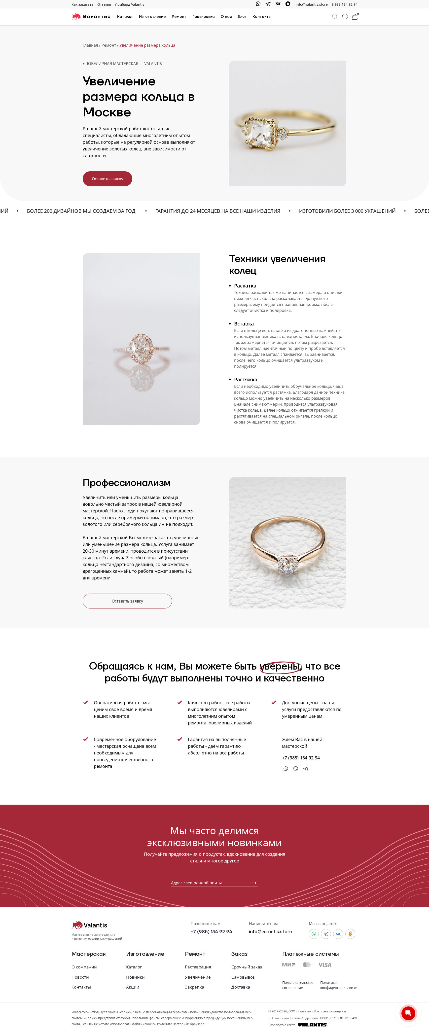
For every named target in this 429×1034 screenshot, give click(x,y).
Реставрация (198, 967)
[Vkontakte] (278, 4)
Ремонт (179, 16)
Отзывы (104, 4)
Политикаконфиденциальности (339, 985)
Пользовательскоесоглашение (298, 985)
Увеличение (198, 977)
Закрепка (194, 987)
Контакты (261, 16)
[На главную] (91, 16)
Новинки (135, 977)
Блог (242, 16)
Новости (80, 977)
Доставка (240, 987)
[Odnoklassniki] (350, 934)
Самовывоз (243, 977)
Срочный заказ (246, 967)
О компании (84, 967)
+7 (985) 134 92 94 (211, 932)
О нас (226, 16)
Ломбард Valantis (129, 4)
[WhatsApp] (258, 4)
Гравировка (203, 16)
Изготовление (152, 16)
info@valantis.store (270, 932)
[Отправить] (251, 883)
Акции (132, 987)
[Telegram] (268, 4)
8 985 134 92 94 (345, 4)
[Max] (288, 4)
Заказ (239, 954)
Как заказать (82, 4)
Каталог (125, 16)
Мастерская (89, 954)
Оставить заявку (107, 178)
